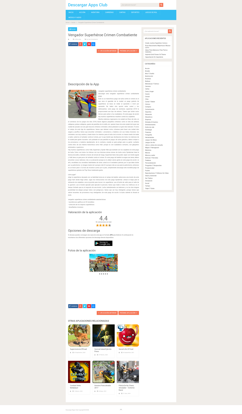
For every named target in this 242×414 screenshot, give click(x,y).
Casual (147, 96)
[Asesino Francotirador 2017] (103, 372)
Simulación (148, 181)
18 (103, 273)
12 (111, 271)
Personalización (150, 163)
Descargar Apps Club (87, 5)
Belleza (147, 81)
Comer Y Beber (150, 102)
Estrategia (148, 130)
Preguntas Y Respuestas (153, 165)
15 (116, 271)
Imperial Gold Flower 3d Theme (155, 54)
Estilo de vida (149, 127)
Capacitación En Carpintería (154, 57)
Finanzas (148, 132)
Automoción (149, 76)
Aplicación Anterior (108, 51)
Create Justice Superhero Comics (156, 43)
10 (107, 271)
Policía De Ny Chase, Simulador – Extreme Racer (127, 388)
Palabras (148, 160)
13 (112, 271)
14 (114, 271)
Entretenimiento (150, 125)
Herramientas (149, 137)
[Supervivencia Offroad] (79, 335)
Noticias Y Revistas (151, 158)
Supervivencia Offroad (78, 349)
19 (105, 273)
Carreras (109, 12)
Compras (148, 107)
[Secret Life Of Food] (128, 335)
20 (107, 273)
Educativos (148, 117)
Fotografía (148, 135)
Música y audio (75, 17)
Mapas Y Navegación (152, 147)
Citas (147, 99)
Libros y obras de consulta (154, 145)
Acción (82, 12)
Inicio (71, 12)
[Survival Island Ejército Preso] (103, 335)
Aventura (95, 12)
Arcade (147, 71)
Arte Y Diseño (149, 73)
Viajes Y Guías (149, 188)
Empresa (148, 119)
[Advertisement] (103, 69)
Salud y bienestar (151, 176)
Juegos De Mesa (151, 140)
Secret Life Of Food (126, 349)
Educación (148, 114)
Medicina (148, 150)
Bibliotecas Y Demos (152, 84)
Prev (91, 262)
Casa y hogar (149, 91)
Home (67, 22)
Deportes (135, 12)
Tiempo (147, 186)
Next (115, 262)
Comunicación (149, 109)
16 (99, 273)
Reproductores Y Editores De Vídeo (157, 173)
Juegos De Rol (151, 12)
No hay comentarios (92, 39)
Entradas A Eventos (151, 122)
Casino (147, 94)
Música (147, 153)
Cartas (122, 12)
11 (109, 271)
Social (147, 183)
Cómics (147, 104)
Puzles (147, 170)
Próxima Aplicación (128, 51)
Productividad (149, 168)
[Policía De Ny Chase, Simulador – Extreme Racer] (128, 372)
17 (101, 273)
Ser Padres (149, 178)
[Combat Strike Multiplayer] (79, 372)
